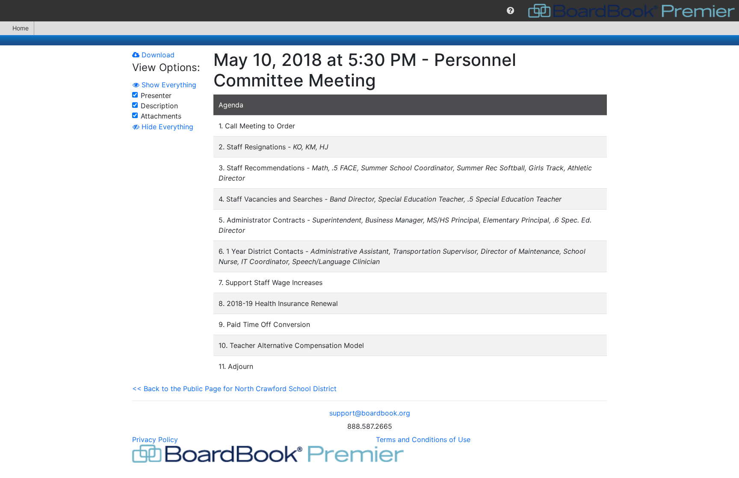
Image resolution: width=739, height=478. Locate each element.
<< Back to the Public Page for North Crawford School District (234, 388)
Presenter (156, 95)
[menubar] (369, 10)
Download (156, 54)
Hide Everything (166, 126)
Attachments (161, 116)
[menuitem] (510, 10)
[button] (510, 10)
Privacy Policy (155, 439)
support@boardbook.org (369, 413)
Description (159, 105)
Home (20, 28)
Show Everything (167, 84)
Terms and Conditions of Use (423, 439)
